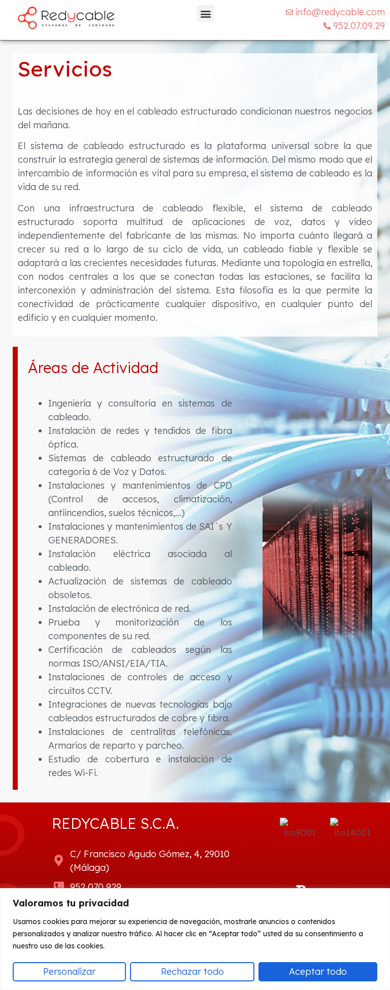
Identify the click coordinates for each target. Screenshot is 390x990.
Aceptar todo (318, 971)
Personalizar (69, 971)
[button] (205, 13)
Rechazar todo (192, 971)
